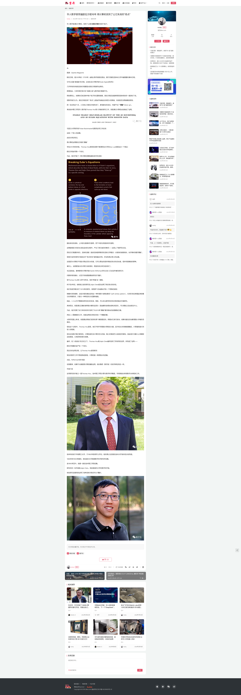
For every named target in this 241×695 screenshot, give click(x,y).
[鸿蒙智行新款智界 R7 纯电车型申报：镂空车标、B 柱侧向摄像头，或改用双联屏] (154, 114)
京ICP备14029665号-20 (104, 689)
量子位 (81, 553)
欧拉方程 (72, 553)
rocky (68, 19)
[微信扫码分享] (125, 567)
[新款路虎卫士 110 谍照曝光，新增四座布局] (154, 177)
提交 (140, 670)
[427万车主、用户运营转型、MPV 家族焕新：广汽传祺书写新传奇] (154, 123)
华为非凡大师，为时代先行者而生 (162, 233)
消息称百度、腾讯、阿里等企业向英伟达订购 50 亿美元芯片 (78, 638)
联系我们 (76, 684)
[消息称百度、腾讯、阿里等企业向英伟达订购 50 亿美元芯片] (79, 626)
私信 (167, 41)
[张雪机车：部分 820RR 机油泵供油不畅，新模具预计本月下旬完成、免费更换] (154, 167)
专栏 (135, 3)
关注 (158, 41)
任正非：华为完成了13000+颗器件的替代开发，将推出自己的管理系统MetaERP (78, 606)
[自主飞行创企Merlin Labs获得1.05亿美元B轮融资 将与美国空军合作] (132, 595)
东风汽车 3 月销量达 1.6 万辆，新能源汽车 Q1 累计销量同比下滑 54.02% (173, 259)
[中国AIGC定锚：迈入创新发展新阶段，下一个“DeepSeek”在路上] (105, 595)
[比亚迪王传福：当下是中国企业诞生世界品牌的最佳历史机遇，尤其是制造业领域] (154, 150)
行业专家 (92, 684)
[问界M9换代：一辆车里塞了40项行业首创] (154, 132)
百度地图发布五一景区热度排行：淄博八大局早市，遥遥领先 (169, 246)
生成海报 (120, 567)
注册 (168, 3)
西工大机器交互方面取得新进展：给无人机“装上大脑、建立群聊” (170, 220)
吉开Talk (143, 3)
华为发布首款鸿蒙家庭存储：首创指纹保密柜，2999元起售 (105, 638)
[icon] (157, 687)
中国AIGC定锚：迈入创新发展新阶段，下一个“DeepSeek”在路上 (105, 606)
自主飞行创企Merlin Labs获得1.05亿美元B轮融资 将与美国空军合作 (131, 606)
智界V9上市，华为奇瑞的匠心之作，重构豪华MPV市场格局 (167, 158)
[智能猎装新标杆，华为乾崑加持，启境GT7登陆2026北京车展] (154, 186)
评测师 (110, 3)
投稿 (173, 3)
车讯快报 (127, 3)
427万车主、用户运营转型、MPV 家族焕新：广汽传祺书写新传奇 (167, 123)
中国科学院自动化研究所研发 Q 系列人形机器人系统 (131, 638)
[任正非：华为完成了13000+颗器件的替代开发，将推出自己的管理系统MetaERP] (79, 595)
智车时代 (91, 3)
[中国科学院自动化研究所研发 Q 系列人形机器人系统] (132, 626)
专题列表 (84, 684)
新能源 (102, 3)
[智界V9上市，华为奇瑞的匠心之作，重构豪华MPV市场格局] (154, 159)
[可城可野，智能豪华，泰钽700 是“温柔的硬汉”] (154, 105)
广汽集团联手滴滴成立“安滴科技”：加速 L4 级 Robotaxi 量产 (170, 207)
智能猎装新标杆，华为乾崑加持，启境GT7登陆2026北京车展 (167, 185)
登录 (163, 3)
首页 (83, 3)
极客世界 (93, 19)
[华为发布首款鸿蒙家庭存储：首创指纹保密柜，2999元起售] (105, 626)
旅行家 (118, 3)
